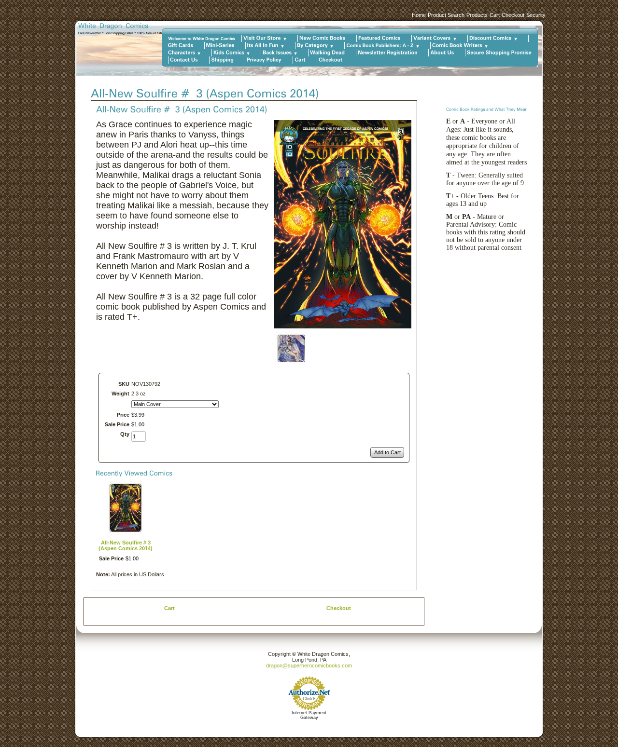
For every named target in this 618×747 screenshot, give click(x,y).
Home (419, 15)
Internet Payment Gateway (309, 715)
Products (477, 15)
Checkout (513, 15)
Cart (495, 15)
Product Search (446, 15)
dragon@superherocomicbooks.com (309, 665)
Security (536, 15)
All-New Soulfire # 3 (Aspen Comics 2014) (125, 545)
